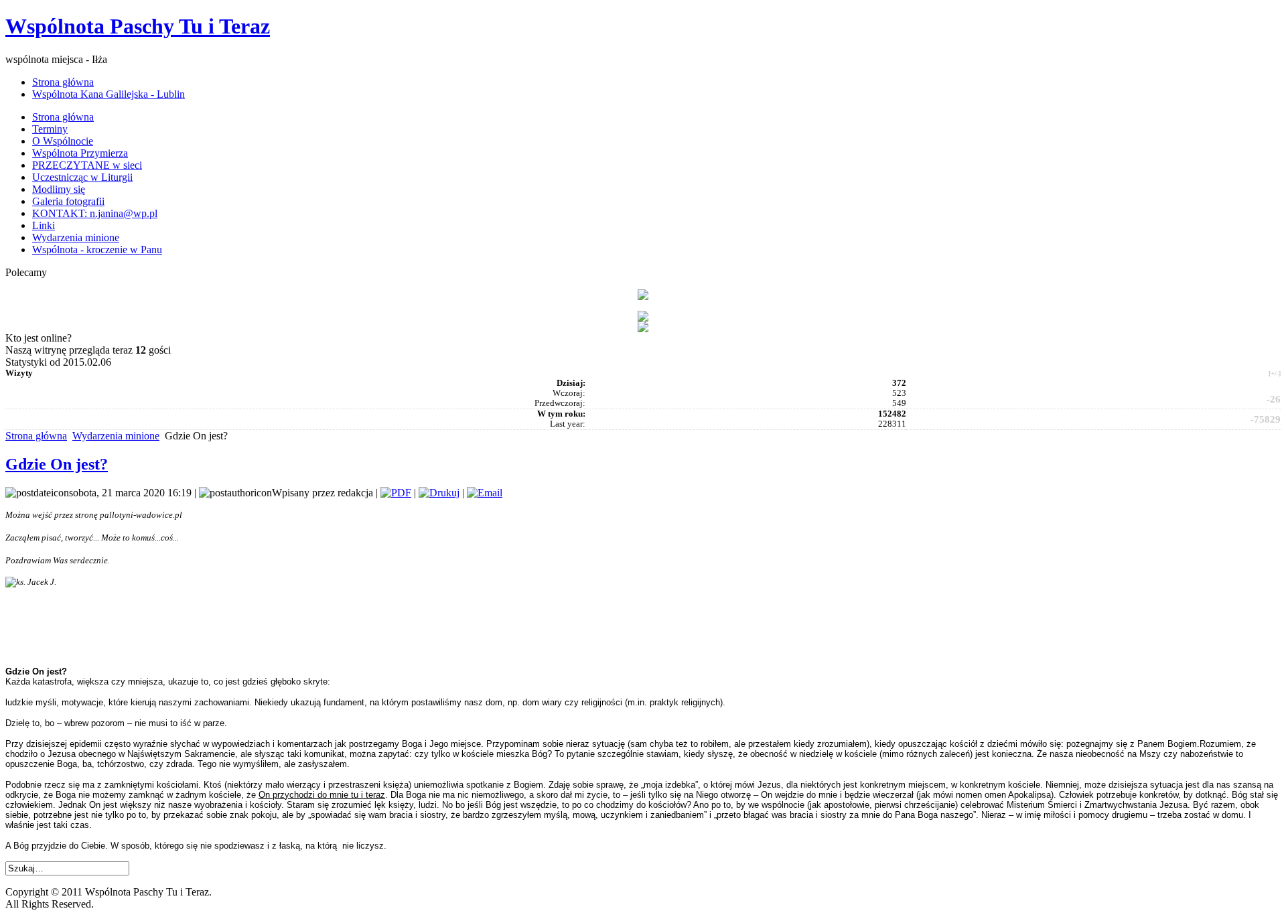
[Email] (484, 492)
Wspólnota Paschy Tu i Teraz (137, 26)
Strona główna (36, 435)
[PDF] (395, 492)
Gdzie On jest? (56, 464)
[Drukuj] (439, 492)
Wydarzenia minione (115, 435)
